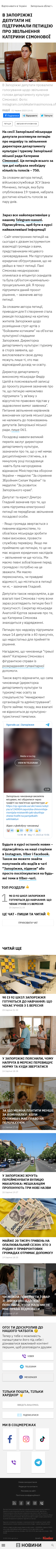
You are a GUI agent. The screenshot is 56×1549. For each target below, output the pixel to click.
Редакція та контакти (28, 1486)
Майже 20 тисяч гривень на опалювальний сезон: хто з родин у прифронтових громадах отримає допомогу (27, 1247)
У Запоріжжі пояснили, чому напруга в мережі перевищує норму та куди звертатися (27, 1062)
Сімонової (10, 160)
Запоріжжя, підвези (20, 868)
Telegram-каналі (29, 220)
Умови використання (27, 1482)
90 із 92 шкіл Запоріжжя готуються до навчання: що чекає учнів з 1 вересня (30, 900)
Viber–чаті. (27, 878)
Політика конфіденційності (28, 1495)
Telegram (30, 1366)
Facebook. (42, 854)
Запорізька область (41, 5)
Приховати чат (28, 922)
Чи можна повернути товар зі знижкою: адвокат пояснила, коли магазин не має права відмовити (26, 1303)
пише (15, 429)
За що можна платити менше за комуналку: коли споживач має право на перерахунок (28, 1116)
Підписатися (30, 1415)
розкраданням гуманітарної (23, 666)
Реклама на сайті (28, 1491)
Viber (27, 854)
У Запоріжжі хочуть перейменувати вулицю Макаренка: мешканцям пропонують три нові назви (26, 1181)
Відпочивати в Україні (14, 5)
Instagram (13, 854)
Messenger (30, 1377)
